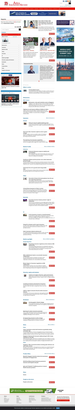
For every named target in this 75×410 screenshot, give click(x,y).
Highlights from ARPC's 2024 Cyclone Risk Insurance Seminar (10, 104)
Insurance (4, 47)
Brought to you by (5, 75)
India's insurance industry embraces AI (32, 231)
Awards (31, 8)
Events (24, 374)
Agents (18, 400)
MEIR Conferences (32, 398)
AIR (15, 22)
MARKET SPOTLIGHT (43, 50)
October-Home (5, 34)
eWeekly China (19, 399)
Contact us (6, 401)
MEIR (19, 22)
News (14, 8)
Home (6, 8)
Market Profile (5, 49)
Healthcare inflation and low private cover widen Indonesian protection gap (47, 68)
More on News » (51, 324)
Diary (3, 68)
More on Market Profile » (49, 146)
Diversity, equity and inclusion (8, 59)
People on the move (6, 70)
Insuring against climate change (36, 302)
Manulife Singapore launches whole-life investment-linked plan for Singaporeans (35, 357)
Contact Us (55, 8)
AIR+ (18, 8)
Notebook (4, 62)
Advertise (41, 8)
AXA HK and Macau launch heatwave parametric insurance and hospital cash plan (34, 362)
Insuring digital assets (34, 89)
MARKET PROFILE (26, 50)
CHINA (39, 25)
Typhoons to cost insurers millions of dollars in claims (35, 109)
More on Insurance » (50, 118)
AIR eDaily (18, 397)
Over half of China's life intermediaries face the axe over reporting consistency (45, 22)
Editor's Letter (9, 36)
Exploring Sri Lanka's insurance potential (32, 311)
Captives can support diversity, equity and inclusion (41, 275)
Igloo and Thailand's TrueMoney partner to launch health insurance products (35, 367)
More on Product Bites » (50, 353)
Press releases (19, 402)
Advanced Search (68, 4)
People (18, 401)
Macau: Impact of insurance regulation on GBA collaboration (47, 48)
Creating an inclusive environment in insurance (34, 283)
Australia (4, 53)
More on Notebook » (50, 299)
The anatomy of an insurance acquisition (32, 140)
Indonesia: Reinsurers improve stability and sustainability (28, 48)
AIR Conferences (31, 397)
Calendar (36, 8)
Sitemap (69, 6)
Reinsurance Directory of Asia (46, 400)
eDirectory (46, 8)
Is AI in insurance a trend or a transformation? (39, 214)
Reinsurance (4, 45)
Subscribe (61, 6)
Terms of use (6, 400)
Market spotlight (5, 57)
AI (2, 55)
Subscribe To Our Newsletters (63, 400)
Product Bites (4, 66)
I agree (58, 408)
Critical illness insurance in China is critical (33, 188)
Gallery (30, 400)
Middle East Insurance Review (46, 398)
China (3, 51)
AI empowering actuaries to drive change (33, 318)
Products (50, 8)
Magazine (10, 8)
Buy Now (52, 33)
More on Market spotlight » (49, 239)
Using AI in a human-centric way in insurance (33, 224)
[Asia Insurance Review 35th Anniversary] (16, 3)
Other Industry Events (32, 399)
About (5, 397)
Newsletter (65, 6)
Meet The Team (6, 398)
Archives (21, 8)
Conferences (26, 8)
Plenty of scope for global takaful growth (38, 123)
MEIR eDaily (18, 398)
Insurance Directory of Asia (45, 399)
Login (59, 8)
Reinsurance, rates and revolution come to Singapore (41, 102)
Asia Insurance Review (45, 397)
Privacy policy (6, 399)
